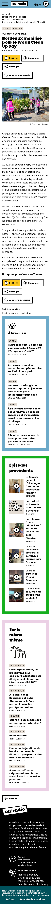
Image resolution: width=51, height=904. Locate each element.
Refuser (10, 899)
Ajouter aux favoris (19, 75)
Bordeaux (17, 28)
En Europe (14, 716)
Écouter (13, 58)
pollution (26, 313)
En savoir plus (42, 895)
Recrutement (24, 859)
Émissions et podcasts (14, 16)
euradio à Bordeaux (12, 19)
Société (6, 28)
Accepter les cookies (32, 899)
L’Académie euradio (27, 862)
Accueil (6, 14)
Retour (13, 798)
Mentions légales (26, 865)
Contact (21, 857)
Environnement (10, 313)
